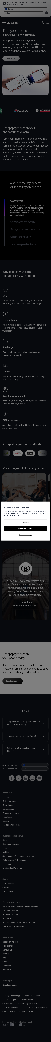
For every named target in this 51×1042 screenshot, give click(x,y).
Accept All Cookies (25, 528)
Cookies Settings (25, 535)
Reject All (25, 522)
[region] (25, 521)
